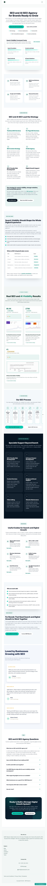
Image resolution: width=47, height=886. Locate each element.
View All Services (12, 200)
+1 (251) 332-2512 (24, 863)
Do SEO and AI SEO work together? (15, 764)
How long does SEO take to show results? (16, 784)
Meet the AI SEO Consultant (26, 200)
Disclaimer (24, 876)
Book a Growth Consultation (16, 26)
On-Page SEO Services (32, 130)
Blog (5, 848)
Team (5, 855)
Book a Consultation (17, 813)
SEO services (30, 191)
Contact (5, 853)
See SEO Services (30, 813)
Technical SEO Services (14, 130)
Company (6, 851)
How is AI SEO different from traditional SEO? (17, 760)
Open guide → (9, 548)
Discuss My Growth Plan (12, 633)
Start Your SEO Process (14, 427)
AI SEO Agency (30, 148)
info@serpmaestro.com (24, 869)
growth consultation (26, 273)
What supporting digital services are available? (18, 775)
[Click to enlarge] (13, 323)
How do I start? (10, 789)
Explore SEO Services (33, 427)
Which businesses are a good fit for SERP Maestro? (19, 780)
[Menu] (42, 2)
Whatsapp (24, 866)
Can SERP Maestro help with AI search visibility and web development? (20, 770)
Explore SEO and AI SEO (32, 26)
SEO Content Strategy (13, 148)
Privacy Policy (18, 876)
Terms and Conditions (9, 876)
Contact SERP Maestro (27, 633)
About (5, 850)
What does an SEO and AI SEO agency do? (16, 748)
